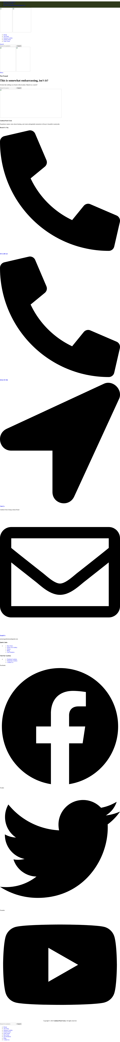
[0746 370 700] (60, 376)
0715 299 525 (4, 254)
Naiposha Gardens (12, 661)
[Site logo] (6, 32)
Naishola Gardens (12, 659)
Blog (8, 650)
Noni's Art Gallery (12, 647)
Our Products (10, 652)
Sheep (8, 649)
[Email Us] (60, 632)
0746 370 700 (4, 380)
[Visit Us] (60, 503)
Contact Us (10, 662)
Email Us (2, 635)
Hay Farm (10, 646)
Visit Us (2, 506)
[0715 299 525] (60, 250)
